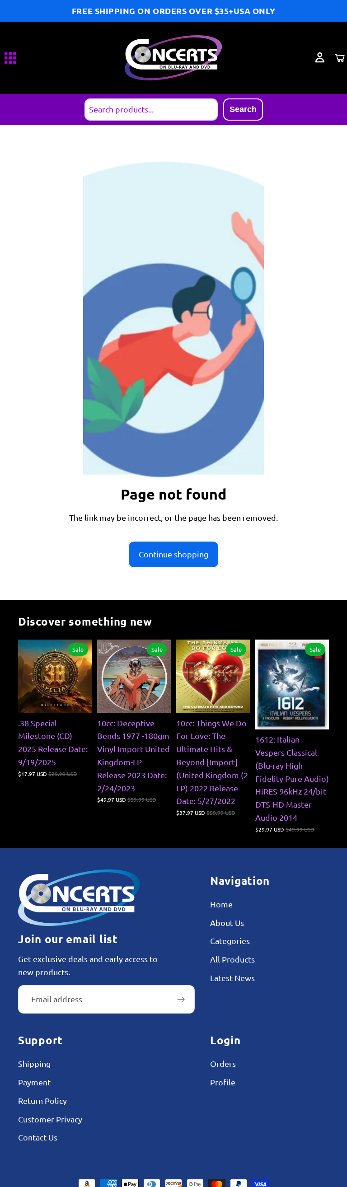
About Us (227, 922)
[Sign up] (181, 999)
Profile (222, 1082)
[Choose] (236, 699)
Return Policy (42, 1100)
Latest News (232, 977)
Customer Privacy (50, 1118)
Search (243, 109)
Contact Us (37, 1137)
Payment (34, 1082)
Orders (223, 1063)
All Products (232, 959)
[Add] (78, 699)
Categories (230, 940)
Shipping (34, 1063)
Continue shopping (173, 554)
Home (221, 903)
